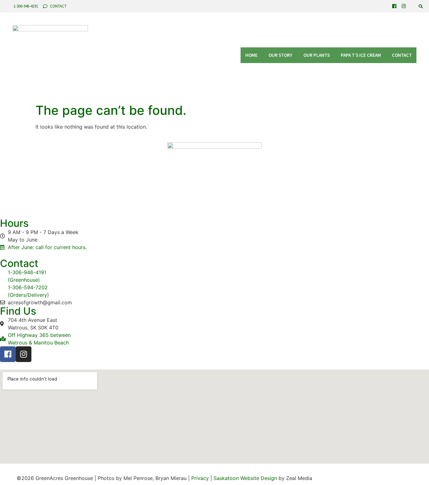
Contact (402, 55)
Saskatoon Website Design (245, 478)
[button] (421, 6)
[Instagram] (403, 6)
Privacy (200, 478)
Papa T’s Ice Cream (361, 55)
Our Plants (316, 55)
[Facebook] (394, 6)
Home (251, 55)
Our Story (280, 55)
